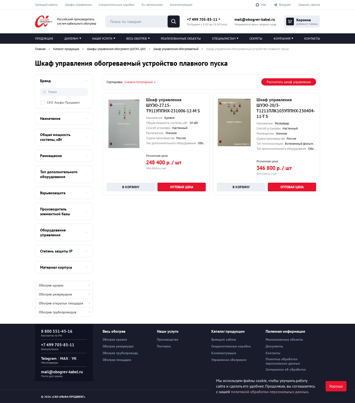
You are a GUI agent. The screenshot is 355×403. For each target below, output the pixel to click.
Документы (274, 346)
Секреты (255, 38)
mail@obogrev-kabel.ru (254, 19)
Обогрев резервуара (118, 346)
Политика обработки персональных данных (283, 361)
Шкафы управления (78, 5)
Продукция (44, 38)
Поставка (164, 346)
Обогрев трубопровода (120, 353)
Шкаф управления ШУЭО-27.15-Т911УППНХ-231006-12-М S (173, 105)
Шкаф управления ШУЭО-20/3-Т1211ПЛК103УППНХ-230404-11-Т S (285, 108)
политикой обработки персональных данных (269, 391)
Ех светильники (152, 5)
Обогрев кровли (51, 285)
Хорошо (336, 386)
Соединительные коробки (116, 5)
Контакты (312, 38)
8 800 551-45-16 (56, 331)
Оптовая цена (181, 187)
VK (74, 358)
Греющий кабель (46, 5)
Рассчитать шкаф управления (289, 82)
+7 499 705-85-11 (202, 19)
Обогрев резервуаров (55, 294)
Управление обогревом (228, 360)
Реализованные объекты (181, 38)
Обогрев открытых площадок (61, 303)
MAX (64, 358)
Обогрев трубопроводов (57, 312)
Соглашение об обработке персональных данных (286, 371)
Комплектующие (181, 5)
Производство (167, 339)
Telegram (49, 358)
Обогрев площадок (117, 360)
